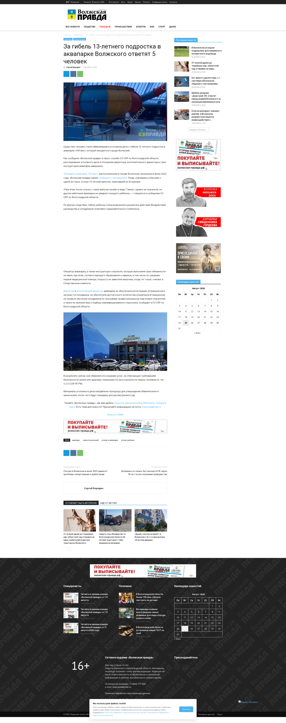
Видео (130, 2)
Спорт (161, 26)
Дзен (72, 406)
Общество (89, 26)
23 (217, 317)
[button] (219, 26)
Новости (119, 403)
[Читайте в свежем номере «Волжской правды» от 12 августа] (70, 613)
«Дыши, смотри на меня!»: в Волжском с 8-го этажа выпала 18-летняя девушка (150, 537)
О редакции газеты (159, 2)
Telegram (161, 403)
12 (192, 311)
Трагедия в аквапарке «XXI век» (80, 173)
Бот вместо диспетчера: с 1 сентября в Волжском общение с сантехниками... (206, 81)
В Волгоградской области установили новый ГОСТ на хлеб (150, 630)
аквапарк (76, 440)
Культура (141, 26)
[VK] (73, 74)
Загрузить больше (197, 129)
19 (192, 317)
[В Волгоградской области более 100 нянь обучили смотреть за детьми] (126, 598)
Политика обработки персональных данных (127, 693)
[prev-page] (65, 549)
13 (198, 311)
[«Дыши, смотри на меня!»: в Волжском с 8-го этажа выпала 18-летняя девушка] (151, 520)
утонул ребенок (127, 440)
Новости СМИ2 (115, 414)
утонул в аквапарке (110, 440)
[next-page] (70, 549)
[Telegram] (215, 2)
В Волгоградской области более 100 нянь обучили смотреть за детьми (149, 597)
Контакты (173, 2)
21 (205, 317)
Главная (67, 35)
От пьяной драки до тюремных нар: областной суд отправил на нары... (205, 66)
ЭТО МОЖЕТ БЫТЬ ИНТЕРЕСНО (81, 503)
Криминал (78, 35)
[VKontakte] (220, 2)
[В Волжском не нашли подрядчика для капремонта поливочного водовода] (181, 51)
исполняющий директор (90, 291)
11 (186, 311)
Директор (68, 291)
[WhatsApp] (80, 74)
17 (179, 317)
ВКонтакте (149, 403)
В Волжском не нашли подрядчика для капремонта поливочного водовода (207, 51)
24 (179, 322)
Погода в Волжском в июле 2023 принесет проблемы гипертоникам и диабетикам (85, 473)
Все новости (114, 2)
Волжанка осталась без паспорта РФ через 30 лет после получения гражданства (144, 473)
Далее (172, 26)
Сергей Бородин (73, 67)
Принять (186, 709)
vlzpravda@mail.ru (151, 406)
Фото (123, 2)
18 (186, 317)
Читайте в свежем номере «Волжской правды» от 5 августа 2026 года (94, 627)
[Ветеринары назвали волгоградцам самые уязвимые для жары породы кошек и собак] (126, 613)
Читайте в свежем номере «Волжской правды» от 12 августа (94, 612)
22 (211, 317)
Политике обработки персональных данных (124, 712)
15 (211, 311)
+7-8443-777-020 (137, 683)
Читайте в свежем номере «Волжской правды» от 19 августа (94, 597)
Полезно (146, 2)
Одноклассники (133, 403)
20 (198, 317)
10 (179, 311)
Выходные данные (206, 714)
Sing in (220, 714)
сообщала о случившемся (113, 177)
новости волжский (90, 440)
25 (186, 322)
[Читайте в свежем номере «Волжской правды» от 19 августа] (70, 598)
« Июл (197, 332)
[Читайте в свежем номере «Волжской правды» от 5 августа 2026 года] (70, 628)
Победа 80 (105, 26)
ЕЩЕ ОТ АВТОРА (108, 503)
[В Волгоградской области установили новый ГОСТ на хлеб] (126, 631)
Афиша (138, 2)
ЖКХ (152, 26)
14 (205, 311)
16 (217, 311)
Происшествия (123, 26)
